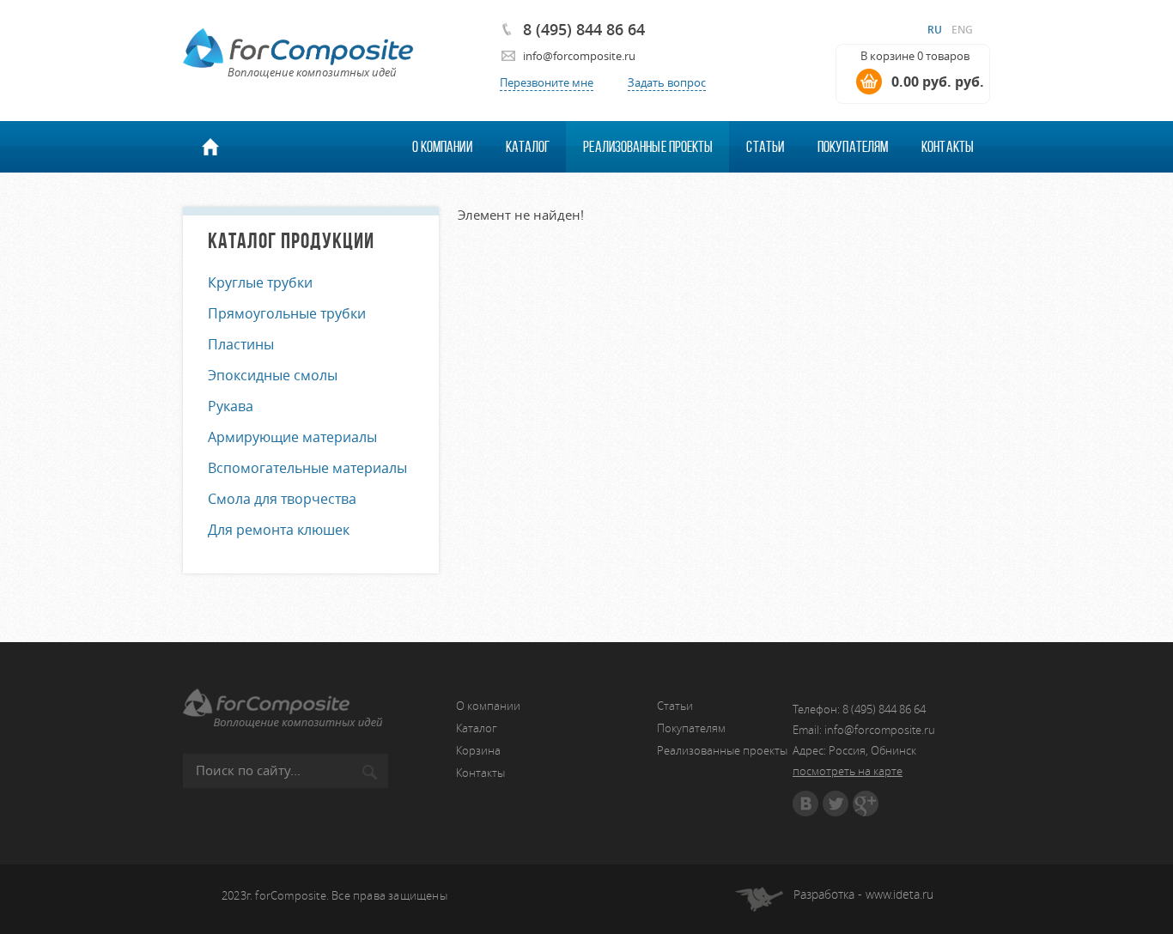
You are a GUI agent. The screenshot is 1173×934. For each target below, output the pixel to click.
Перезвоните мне (546, 82)
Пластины (241, 344)
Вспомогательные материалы (307, 467)
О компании (442, 146)
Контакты (947, 146)
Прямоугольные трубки (287, 313)
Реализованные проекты (648, 146)
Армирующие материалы (292, 437)
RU (934, 29)
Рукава (230, 406)
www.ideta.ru (899, 894)
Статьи (765, 146)
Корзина (478, 750)
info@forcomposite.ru (579, 56)
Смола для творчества (282, 498)
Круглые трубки (260, 282)
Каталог (528, 146)
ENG (962, 29)
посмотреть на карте (848, 771)
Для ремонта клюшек (278, 529)
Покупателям (852, 146)
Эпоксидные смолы (272, 375)
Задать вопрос (667, 82)
